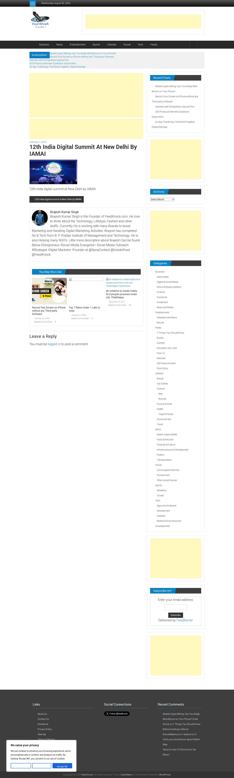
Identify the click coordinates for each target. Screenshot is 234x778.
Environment (163, 475)
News (59, 44)
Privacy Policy (45, 729)
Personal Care (164, 419)
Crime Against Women (168, 470)
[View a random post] (201, 44)
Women (162, 399)
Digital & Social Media (167, 282)
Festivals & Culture (166, 444)
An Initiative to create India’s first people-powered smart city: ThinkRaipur (121, 294)
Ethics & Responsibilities (169, 287)
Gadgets (161, 516)
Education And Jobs (167, 348)
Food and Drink (164, 404)
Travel (160, 424)
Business (44, 44)
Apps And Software (166, 505)
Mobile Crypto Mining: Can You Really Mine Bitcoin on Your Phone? (83, 53)
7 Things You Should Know (170, 332)
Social (127, 44)
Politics (160, 455)
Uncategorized (162, 526)
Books (160, 338)
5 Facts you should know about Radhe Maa (181, 739)
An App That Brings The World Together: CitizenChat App (57, 66)
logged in (54, 344)
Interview (161, 358)
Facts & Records (165, 439)
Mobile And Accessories (169, 521)
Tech (140, 44)
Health (160, 409)
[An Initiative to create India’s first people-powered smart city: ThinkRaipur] (123, 282)
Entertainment (77, 44)
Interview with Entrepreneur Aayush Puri (49, 60)
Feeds (153, 44)
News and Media (165, 307)
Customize (20, 766)
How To (161, 353)
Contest (161, 343)
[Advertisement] (143, 21)
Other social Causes (167, 480)
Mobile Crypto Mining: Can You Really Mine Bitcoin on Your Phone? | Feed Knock (181, 719)
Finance (161, 292)
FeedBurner (185, 620)
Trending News (164, 460)
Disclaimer (43, 724)
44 (130, 305)
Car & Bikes (162, 383)
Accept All (62, 766)
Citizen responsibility (167, 434)
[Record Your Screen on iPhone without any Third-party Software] (49, 291)
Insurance (162, 297)
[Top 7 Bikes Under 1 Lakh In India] (86, 291)
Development (163, 510)
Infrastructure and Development (172, 449)
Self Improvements (166, 363)
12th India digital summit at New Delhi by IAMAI (57, 199)
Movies (160, 322)
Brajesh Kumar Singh (43, 322)
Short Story (162, 368)
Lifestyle (111, 44)
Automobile (162, 277)
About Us (42, 714)
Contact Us (43, 719)
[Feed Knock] (33, 45)
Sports (96, 44)
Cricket (160, 495)
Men (160, 393)
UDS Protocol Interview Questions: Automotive (52, 63)
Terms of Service (46, 739)
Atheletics (162, 490)
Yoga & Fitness (166, 414)
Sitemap (42, 734)
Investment (162, 302)
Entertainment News (167, 317)
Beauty (160, 378)
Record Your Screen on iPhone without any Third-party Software (82, 56)
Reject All (41, 766)
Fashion (161, 388)
